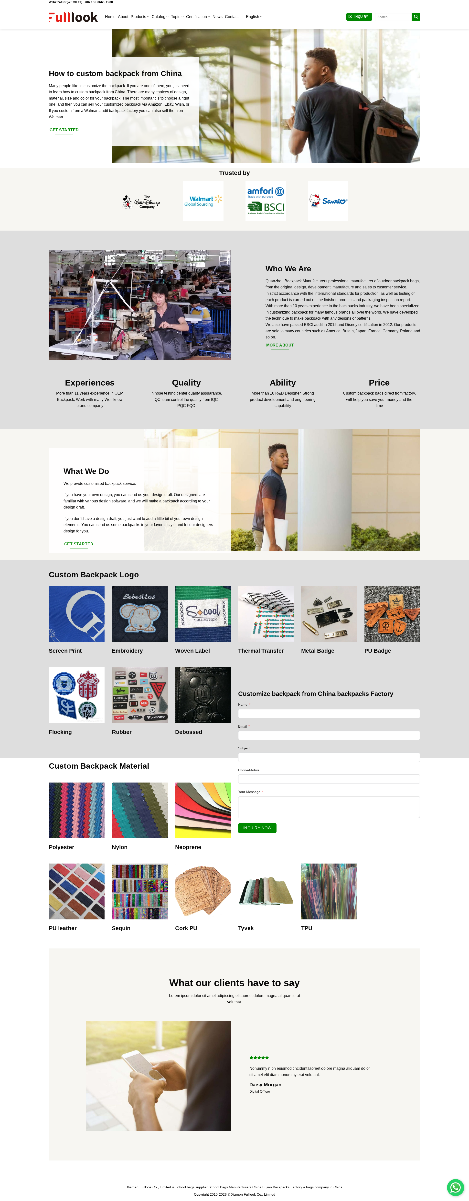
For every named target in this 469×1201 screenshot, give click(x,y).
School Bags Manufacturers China (235, 1187)
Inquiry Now (257, 828)
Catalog (158, 17)
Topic (175, 17)
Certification (196, 17)
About (123, 17)
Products (138, 17)
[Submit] (416, 17)
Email (242, 726)
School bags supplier (191, 1187)
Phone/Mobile (248, 770)
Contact (231, 17)
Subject (244, 748)
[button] (359, 17)
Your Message (249, 792)
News (218, 17)
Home (110, 17)
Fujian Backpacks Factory (282, 1187)
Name (242, 704)
